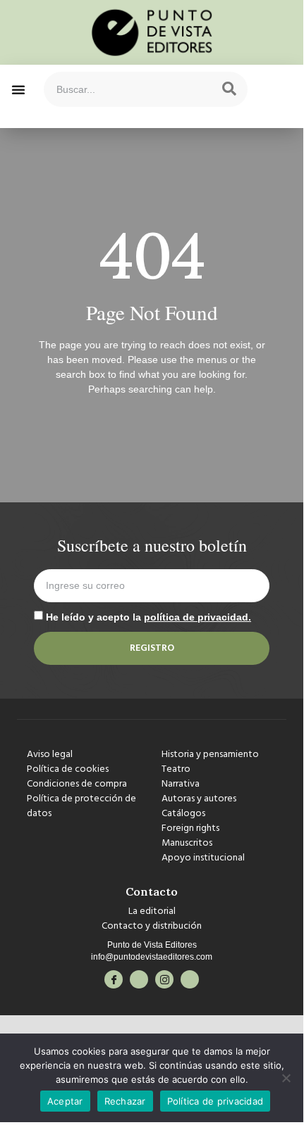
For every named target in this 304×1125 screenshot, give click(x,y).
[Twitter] (139, 979)
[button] (18, 89)
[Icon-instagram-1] (164, 979)
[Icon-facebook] (113, 979)
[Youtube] (190, 979)
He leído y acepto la (148, 617)
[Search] (229, 89)
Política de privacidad (215, 1101)
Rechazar (125, 1101)
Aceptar (65, 1101)
